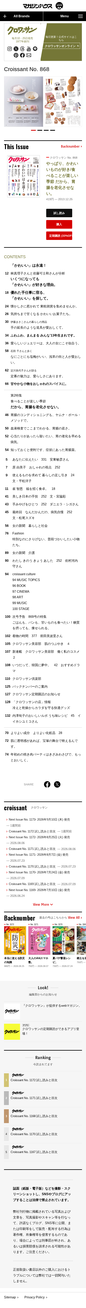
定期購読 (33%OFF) (60, 235)
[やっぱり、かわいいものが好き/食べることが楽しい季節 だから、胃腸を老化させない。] (23, 176)
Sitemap (10, 1297)
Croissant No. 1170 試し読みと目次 (42, 866)
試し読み (59, 213)
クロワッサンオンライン (60, 46)
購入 (59, 224)
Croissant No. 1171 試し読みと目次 (42, 848)
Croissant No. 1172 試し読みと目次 (40, 831)
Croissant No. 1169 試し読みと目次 (42, 884)
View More (41, 904)
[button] (33, 130)
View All (74, 918)
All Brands (22, 16)
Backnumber (70, 146)
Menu (64, 16)
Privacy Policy (34, 1297)
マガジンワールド (43, 5)
